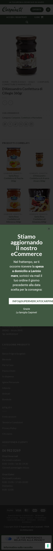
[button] (49, 229)
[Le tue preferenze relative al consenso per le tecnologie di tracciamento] (48, 546)
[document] (26, 275)
